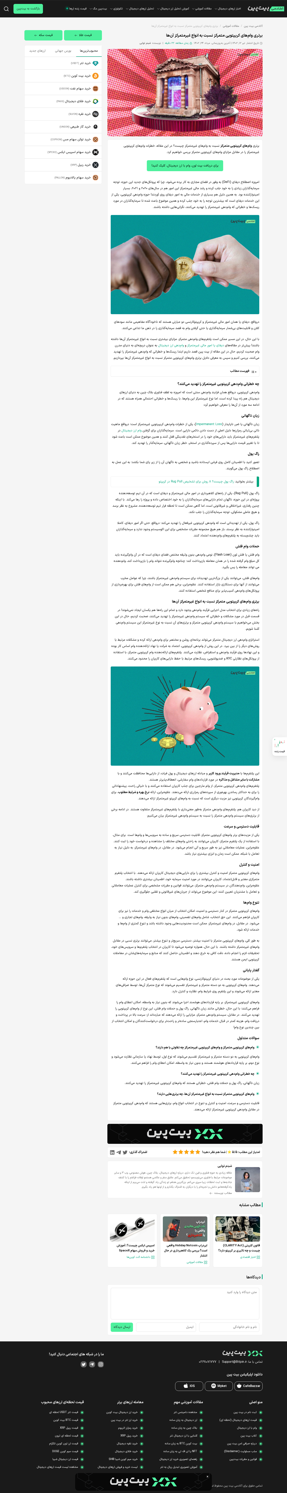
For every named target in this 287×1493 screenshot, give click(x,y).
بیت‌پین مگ (100, 9)
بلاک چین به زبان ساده (184, 1428)
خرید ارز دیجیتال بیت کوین (122, 1412)
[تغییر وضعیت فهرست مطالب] (184, 371)
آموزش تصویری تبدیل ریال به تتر (178, 1467)
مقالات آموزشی (203, 9)
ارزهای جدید (37, 51)
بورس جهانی (63, 51)
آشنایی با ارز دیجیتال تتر (183, 1436)
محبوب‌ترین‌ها (89, 51)
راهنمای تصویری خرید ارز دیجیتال (178, 1459)
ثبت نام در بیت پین (245, 1412)
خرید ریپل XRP (129, 1436)
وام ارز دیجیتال (131, 430)
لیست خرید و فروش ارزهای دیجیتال (118, 1467)
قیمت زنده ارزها (77, 9)
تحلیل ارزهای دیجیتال (141, 9)
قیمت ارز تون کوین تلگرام (63, 1444)
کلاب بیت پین (249, 1436)
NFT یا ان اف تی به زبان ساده (180, 1451)
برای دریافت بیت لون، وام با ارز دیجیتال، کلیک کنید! (185, 165)
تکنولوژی (118, 9)
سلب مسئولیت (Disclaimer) (240, 1451)
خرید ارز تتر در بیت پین (124, 1420)
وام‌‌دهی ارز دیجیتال (171, 345)
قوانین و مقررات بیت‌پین (243, 1459)
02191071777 (207, 1362)
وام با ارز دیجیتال (247, 1428)
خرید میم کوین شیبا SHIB (123, 1459)
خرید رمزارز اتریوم (128, 1428)
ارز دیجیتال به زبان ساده (183, 1420)
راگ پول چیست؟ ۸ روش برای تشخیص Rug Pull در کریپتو (196, 481)
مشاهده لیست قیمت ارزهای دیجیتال (57, 1467)
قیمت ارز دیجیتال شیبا (65, 1459)
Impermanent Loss (209, 424)
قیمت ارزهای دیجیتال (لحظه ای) (238, 1420)
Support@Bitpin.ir (234, 1362)
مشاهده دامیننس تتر (185, 1412)
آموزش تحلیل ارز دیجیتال (174, 9)
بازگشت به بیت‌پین (28, 8)
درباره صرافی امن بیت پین (242, 1444)
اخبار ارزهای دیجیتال (229, 9)
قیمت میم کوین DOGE (65, 1451)
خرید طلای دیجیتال (126, 1451)
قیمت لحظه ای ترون (66, 1436)
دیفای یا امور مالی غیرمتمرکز (205, 345)
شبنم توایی (145, 43)
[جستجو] (6, 8)
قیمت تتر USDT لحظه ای (63, 1412)
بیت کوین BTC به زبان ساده (181, 1444)
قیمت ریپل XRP (69, 1428)
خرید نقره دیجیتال (127, 1444)
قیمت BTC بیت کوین (65, 1420)
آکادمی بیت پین (253, 26)
